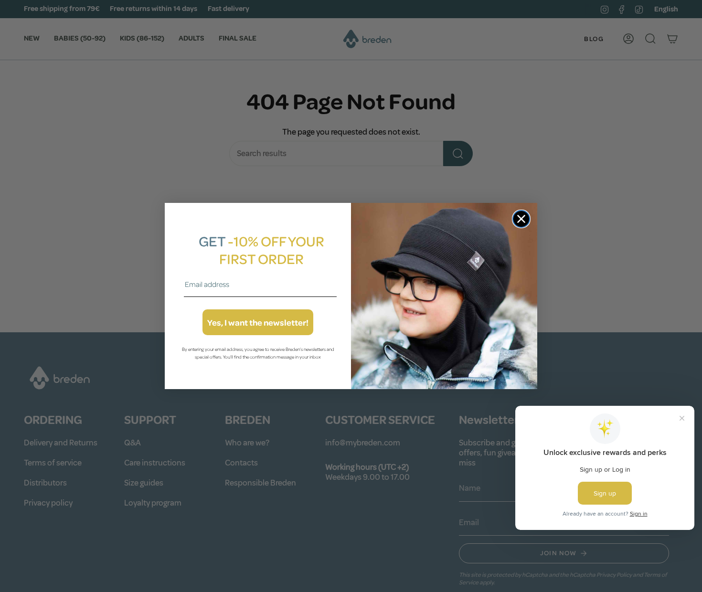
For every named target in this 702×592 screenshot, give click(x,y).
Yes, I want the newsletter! (257, 322)
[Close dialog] (521, 219)
